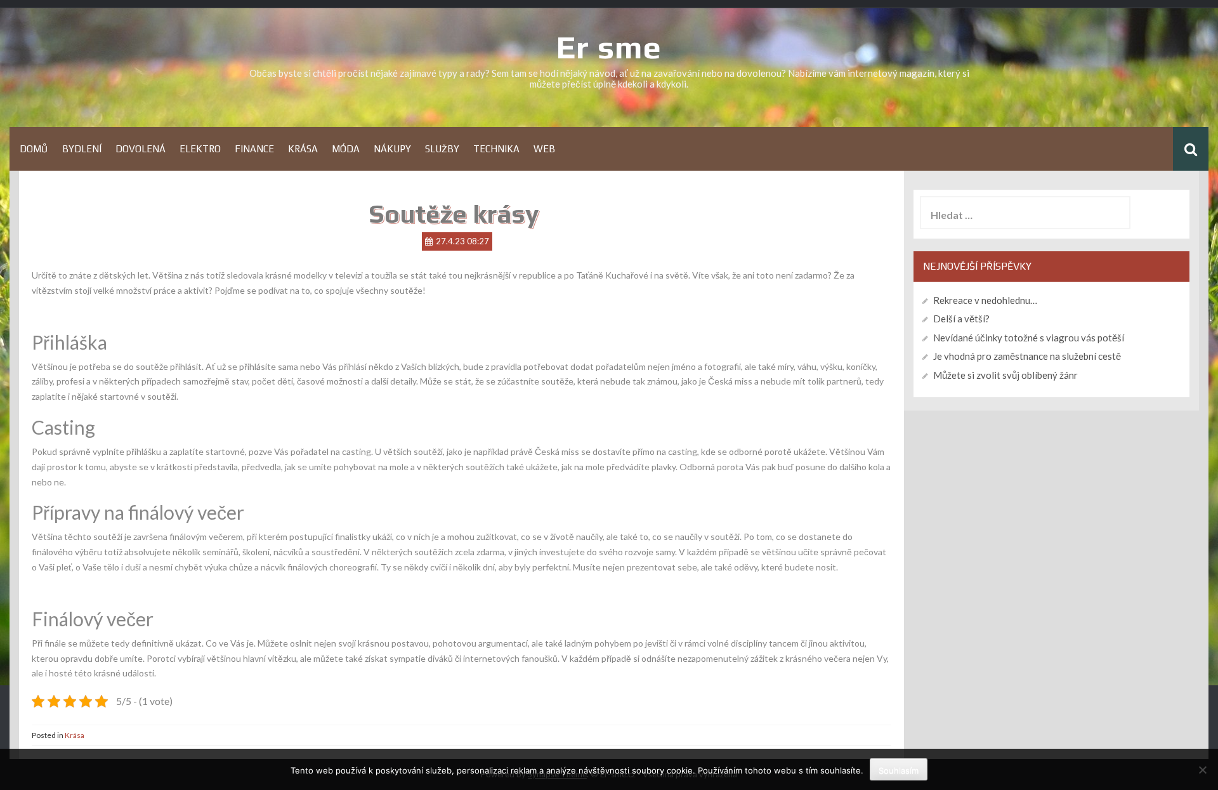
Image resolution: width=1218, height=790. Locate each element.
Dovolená (140, 148)
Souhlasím (899, 770)
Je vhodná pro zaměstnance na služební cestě (1027, 356)
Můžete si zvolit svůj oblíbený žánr (1005, 375)
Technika (496, 148)
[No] (1202, 769)
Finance (254, 148)
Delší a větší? (961, 318)
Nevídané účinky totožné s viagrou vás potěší (1028, 337)
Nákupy (392, 148)
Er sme (609, 47)
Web (544, 148)
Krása (303, 148)
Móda (346, 148)
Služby (442, 148)
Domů (34, 148)
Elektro (200, 148)
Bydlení (82, 148)
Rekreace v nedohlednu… (985, 300)
